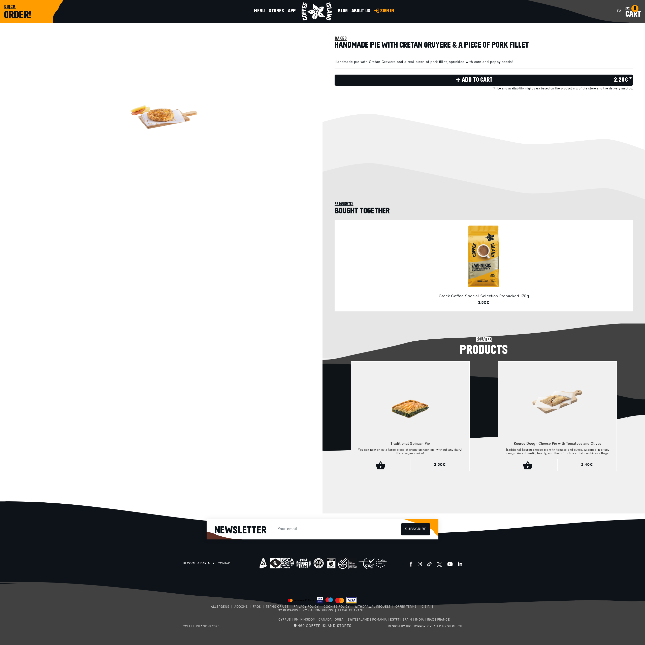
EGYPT (394, 619)
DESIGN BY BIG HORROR (407, 626)
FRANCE (443, 619)
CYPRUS (284, 619)
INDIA (419, 619)
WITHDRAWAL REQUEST (372, 606)
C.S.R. (426, 606)
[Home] (317, 11)
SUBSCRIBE (415, 529)
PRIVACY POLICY (306, 606)
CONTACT (225, 563)
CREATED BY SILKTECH (444, 626)
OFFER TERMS (405, 606)
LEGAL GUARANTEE (353, 610)
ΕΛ (619, 11)
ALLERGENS (220, 606)
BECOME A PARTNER (198, 563)
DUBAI (339, 619)
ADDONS (241, 606)
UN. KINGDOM (304, 619)
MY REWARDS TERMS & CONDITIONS (305, 610)
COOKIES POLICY (336, 606)
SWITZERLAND (358, 619)
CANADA (325, 619)
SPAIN (407, 619)
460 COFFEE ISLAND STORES (324, 626)
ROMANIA (379, 619)
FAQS (257, 606)
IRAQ (430, 619)
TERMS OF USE (277, 606)
